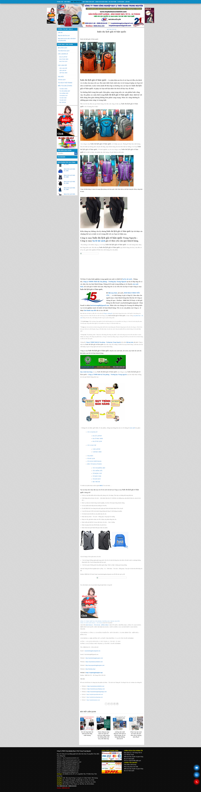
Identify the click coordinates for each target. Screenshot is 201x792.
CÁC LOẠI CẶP (62, 65)
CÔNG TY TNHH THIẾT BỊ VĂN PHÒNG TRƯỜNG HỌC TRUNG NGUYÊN (100, 621)
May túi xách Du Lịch (64, 35)
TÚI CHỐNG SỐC (63, 93)
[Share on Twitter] (109, 704)
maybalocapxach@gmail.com (70, 772)
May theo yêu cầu (76, 1)
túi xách (101, 241)
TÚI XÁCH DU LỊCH (63, 50)
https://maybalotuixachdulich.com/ (94, 661)
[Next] (143, 730)
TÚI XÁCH (97, 625)
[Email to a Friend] (111, 704)
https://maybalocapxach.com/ (71, 766)
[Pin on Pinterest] (114, 704)
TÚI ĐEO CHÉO (63, 88)
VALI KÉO (61, 76)
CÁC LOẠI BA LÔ (63, 54)
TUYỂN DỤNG (120, 1)
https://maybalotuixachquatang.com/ (95, 697)
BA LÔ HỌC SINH (63, 59)
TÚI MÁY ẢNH (63, 97)
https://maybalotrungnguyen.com (72, 762)
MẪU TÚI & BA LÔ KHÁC (65, 85)
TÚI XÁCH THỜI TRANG (65, 82)
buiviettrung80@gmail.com (99, 305)
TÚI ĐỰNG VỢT (63, 95)
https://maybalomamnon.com (93, 700)
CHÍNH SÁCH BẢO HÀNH (101, 1)
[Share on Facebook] (106, 704)
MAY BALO (89, 625)
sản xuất (132, 428)
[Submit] (75, 153)
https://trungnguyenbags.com (71, 764)
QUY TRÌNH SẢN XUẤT (88, 1)
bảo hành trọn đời (90, 310)
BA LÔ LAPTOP (63, 56)
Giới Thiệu (67, 1)
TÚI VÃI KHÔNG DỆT (64, 91)
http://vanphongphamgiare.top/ (94, 672)
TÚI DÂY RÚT (62, 100)
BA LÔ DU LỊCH (62, 47)
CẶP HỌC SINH (63, 72)
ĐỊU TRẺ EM (62, 102)
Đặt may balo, (130, 342)
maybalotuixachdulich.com (72, 758)
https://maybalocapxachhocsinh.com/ (95, 694)
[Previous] (80, 730)
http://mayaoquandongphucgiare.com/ (94, 665)
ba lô (95, 241)
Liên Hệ (127, 1)
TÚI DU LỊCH (61, 79)
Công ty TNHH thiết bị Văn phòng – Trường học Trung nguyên (107, 374)
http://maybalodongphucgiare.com (94, 658)
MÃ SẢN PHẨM (112, 1)
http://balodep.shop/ (90, 669)
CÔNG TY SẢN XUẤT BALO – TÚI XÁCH (91, 622)
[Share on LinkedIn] (117, 704)
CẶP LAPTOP (62, 70)
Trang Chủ (60, 1)
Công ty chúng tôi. (108, 313)
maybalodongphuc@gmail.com (92, 650)
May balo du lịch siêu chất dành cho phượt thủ (67, 39)
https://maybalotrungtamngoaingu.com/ (97, 691)
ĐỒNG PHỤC (105, 625)
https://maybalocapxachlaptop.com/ (96, 689)
